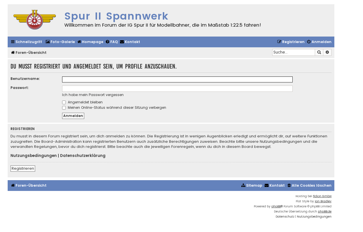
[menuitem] (60, 42)
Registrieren (23, 168)
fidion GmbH (322, 196)
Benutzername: (25, 78)
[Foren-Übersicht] (34, 20)
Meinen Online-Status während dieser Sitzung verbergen (116, 107)
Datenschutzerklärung (82, 155)
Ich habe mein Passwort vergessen (93, 95)
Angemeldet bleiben (85, 102)
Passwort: (19, 87)
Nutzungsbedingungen (33, 155)
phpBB (276, 206)
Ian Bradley (323, 201)
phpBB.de (325, 211)
